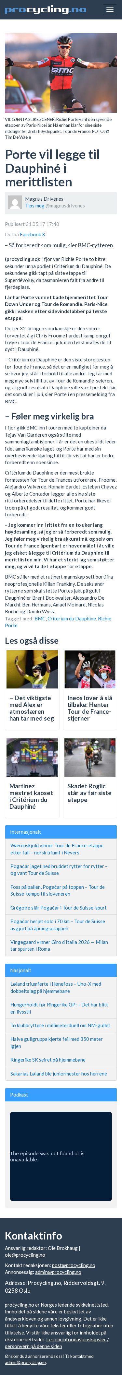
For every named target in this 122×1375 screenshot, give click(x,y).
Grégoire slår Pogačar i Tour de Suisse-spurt (58, 908)
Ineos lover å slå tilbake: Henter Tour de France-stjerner (89, 708)
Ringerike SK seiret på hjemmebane (48, 1060)
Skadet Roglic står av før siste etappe (89, 792)
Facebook (31, 234)
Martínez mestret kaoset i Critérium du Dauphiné (31, 796)
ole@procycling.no (25, 1255)
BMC (40, 618)
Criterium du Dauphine (71, 618)
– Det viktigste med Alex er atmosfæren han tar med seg (31, 708)
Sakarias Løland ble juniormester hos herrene (58, 1073)
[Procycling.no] (45, 9)
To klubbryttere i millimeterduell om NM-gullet (60, 1025)
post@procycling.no (73, 1265)
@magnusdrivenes (65, 205)
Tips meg (35, 205)
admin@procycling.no (58, 1272)
